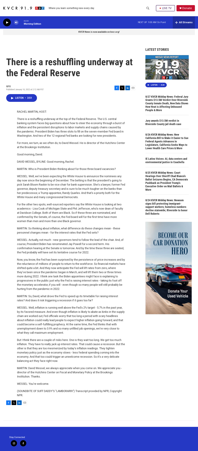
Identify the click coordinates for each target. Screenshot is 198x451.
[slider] (21, 22)
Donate (187, 8)
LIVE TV (167, 8)
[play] (6, 22)
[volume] (16, 22)
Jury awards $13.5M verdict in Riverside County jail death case (163, 122)
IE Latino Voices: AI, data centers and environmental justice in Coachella (166, 160)
